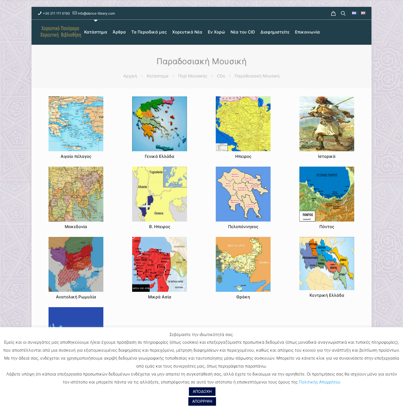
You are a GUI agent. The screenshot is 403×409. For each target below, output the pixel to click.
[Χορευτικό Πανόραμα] (59, 32)
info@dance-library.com (96, 13)
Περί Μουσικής (192, 76)
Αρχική (130, 76)
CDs (221, 76)
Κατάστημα (158, 76)
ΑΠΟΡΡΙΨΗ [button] (202, 401)
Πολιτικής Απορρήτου (319, 382)
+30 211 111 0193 (56, 13)
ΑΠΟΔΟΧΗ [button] (202, 391)
